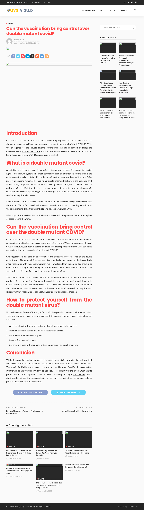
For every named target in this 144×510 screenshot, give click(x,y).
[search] (135, 10)
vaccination (79, 374)
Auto (116, 10)
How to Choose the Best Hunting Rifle (76, 411)
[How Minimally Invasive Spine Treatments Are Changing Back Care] (19, 465)
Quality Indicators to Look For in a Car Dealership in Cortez (107, 59)
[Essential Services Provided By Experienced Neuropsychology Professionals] (19, 439)
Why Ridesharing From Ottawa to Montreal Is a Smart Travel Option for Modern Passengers (108, 88)
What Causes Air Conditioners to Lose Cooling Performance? (106, 114)
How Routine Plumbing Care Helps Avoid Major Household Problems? (126, 88)
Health (11, 23)
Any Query (36, 2)
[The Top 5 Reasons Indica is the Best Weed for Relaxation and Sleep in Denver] (49, 472)
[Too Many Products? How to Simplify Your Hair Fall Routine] (78, 439)
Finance (125, 10)
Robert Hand (19, 40)
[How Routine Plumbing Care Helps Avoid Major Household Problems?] (127, 75)
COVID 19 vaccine (31, 151)
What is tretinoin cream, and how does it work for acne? (77, 465)
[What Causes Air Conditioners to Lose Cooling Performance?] (108, 102)
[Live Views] (20, 10)
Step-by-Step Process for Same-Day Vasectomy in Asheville (46, 453)
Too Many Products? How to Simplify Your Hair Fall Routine (77, 451)
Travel (100, 10)
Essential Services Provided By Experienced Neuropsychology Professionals (18, 453)
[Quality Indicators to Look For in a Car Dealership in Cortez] (108, 47)
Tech (109, 10)
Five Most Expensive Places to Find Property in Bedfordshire (24, 412)
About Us (47, 2)
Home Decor (88, 10)
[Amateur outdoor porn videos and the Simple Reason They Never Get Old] (127, 102)
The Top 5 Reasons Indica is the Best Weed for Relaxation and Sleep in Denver (49, 485)
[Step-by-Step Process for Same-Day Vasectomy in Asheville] (49, 439)
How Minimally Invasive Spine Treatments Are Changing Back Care (19, 470)
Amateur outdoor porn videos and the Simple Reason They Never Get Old (127, 114)
